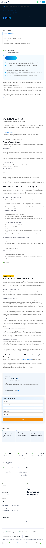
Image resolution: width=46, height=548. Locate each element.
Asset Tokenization (7, 525)
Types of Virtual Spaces (8, 35)
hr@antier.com (5, 492)
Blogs (4, 6)
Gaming (41, 521)
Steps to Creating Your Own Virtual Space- (12, 40)
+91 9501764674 (11, 508)
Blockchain (34, 521)
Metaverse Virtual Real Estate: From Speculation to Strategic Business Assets (37, 434)
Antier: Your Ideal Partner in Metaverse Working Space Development (17, 43)
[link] (18, 390)
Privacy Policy (26, 536)
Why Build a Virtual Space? (9, 33)
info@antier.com (5, 494)
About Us (5, 521)
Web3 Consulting (39, 525)
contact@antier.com (6, 490)
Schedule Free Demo (8, 276)
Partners (12, 521)
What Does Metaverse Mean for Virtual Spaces (13, 38)
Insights (26, 521)
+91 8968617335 (12, 505)
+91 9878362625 (14, 510)
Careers (19, 521)
